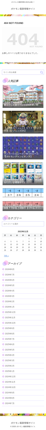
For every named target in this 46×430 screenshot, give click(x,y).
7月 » (6, 256)
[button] (41, 72)
